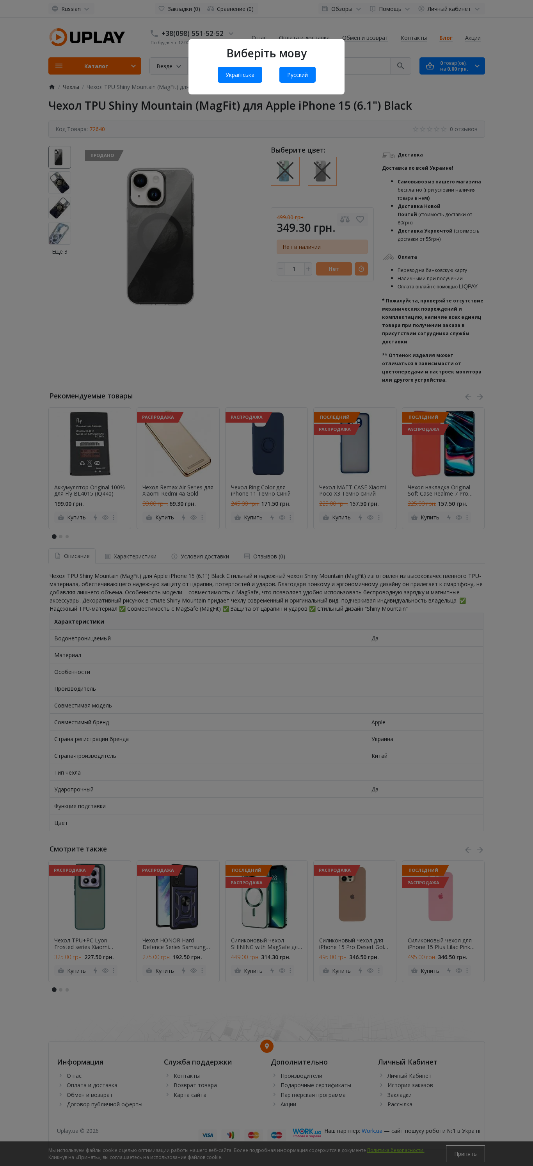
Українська (240, 74)
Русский (297, 74)
